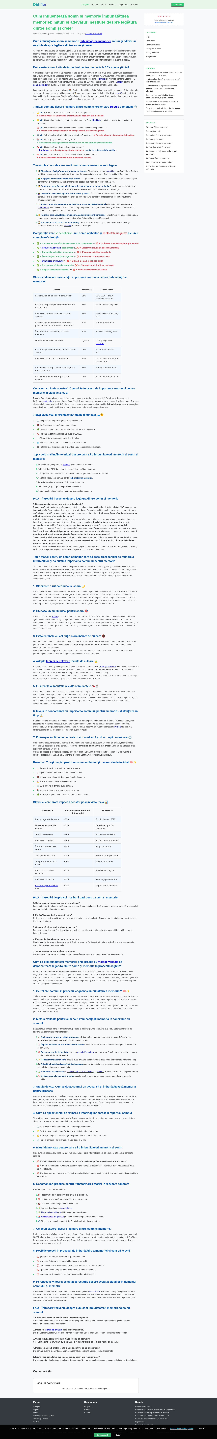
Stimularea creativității (52, 261)
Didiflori (40, 5)
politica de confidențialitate (181, 1429)
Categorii (85, 5)
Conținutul (44, 150)
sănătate (100, 343)
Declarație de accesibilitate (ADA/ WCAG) (151, 1419)
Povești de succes (153, 49)
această (118, 93)
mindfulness (66, 1208)
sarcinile (67, 226)
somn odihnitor (40, 85)
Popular (94, 5)
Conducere (150, 41)
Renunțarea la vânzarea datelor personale (152, 1416)
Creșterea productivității (46, 885)
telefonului (47, 401)
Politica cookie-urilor (143, 1407)
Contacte (134, 5)
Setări (118, 1435)
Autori (103, 5)
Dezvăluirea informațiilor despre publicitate (152, 1413)
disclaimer (37, 1422)
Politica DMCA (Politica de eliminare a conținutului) (155, 1410)
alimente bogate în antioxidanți (80, 1072)
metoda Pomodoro (85, 1052)
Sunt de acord (102, 1435)
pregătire (111, 171)
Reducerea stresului (51, 248)
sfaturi (120, 82)
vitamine (100, 1072)
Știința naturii (151, 56)
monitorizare (94, 1291)
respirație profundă (107, 666)
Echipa (112, 5)
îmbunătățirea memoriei (95, 41)
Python (117, 727)
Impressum (139, 1422)
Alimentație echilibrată (51, 1212)
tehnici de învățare (53, 1330)
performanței (43, 207)
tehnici (102, 79)
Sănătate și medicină (93, 34)
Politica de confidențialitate (43, 1416)
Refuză (201, 1429)
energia (66, 465)
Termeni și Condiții (40, 1419)
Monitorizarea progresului (52, 1217)
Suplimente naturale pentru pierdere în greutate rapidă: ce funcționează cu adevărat (161, 88)
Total (147, 37)
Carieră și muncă (153, 45)
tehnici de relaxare (58, 661)
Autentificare (177, 5)
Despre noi (122, 5)
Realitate (96, 120)
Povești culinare (152, 52)
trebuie (114, 106)
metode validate (108, 961)
